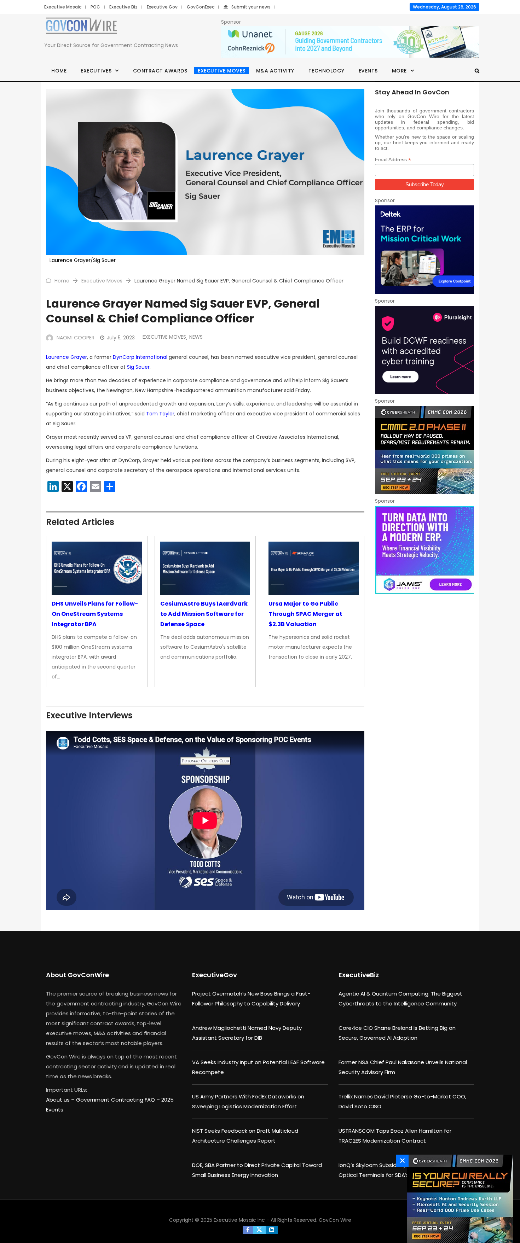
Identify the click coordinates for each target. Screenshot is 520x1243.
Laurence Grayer (66, 357)
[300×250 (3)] (424, 350)
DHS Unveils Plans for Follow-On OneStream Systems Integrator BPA (95, 614)
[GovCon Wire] (81, 27)
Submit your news (251, 7)
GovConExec (200, 7)
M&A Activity (275, 70)
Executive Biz (123, 7)
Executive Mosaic (62, 7)
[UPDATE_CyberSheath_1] (458, 1199)
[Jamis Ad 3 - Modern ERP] (424, 550)
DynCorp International (140, 357)
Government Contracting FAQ (116, 1099)
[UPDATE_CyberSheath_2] (424, 450)
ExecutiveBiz (359, 974)
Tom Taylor (160, 413)
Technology (326, 70)
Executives (96, 70)
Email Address (393, 159)
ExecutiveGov (214, 974)
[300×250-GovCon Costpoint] (424, 249)
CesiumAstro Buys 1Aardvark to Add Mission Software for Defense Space (204, 614)
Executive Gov (162, 7)
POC (95, 7)
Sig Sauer (138, 366)
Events (368, 70)
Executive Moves (221, 70)
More (399, 70)
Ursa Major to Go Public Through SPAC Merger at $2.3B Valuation (305, 614)
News (196, 336)
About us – (61, 1099)
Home (59, 70)
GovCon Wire (335, 1220)
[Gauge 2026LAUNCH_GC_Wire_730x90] (350, 42)
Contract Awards (160, 70)
